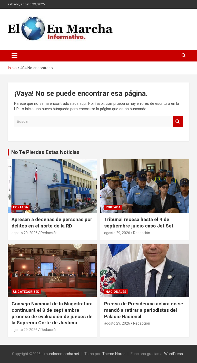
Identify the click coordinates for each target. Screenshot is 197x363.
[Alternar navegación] (14, 55)
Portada (20, 207)
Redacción (49, 233)
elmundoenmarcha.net (60, 353)
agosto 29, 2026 (24, 233)
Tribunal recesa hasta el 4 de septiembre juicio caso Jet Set (138, 222)
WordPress (173, 353)
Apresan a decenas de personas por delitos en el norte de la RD (52, 222)
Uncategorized (26, 292)
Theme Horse (113, 353)
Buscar (178, 121)
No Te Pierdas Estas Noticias (45, 152)
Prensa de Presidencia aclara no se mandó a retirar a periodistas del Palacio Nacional (143, 310)
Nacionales (116, 292)
